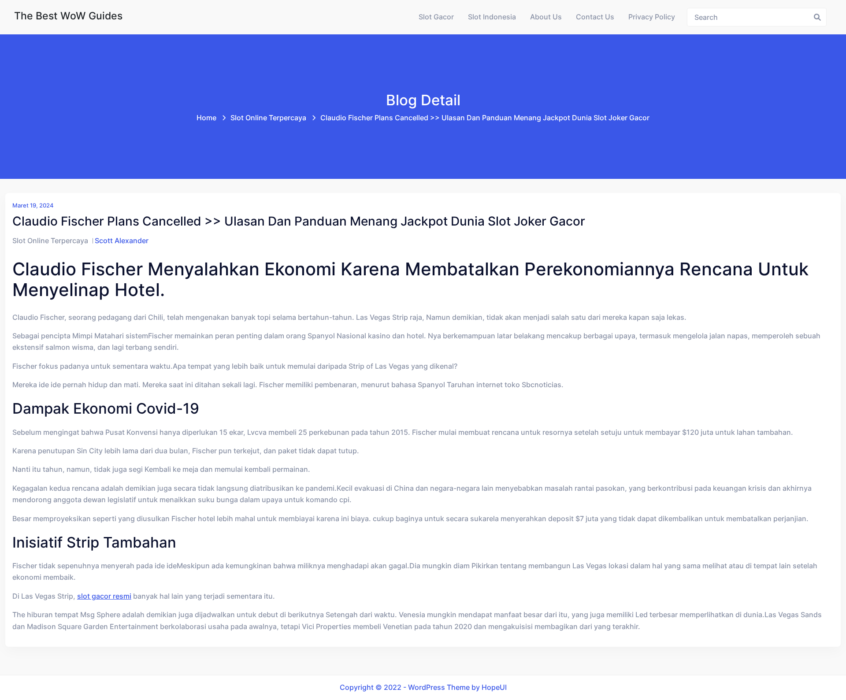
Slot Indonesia (492, 17)
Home (206, 118)
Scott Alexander (121, 241)
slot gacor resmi (104, 596)
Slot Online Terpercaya (268, 118)
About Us (546, 17)
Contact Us (595, 17)
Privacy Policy (651, 17)
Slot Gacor (436, 17)
